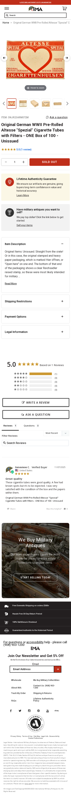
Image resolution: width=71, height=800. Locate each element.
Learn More (23, 195)
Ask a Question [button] (38, 414)
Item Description (15, 244)
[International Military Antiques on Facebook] (10, 711)
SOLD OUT (49, 162)
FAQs (13, 701)
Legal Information (16, 332)
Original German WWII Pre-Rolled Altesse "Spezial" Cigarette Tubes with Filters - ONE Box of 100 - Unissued (34, 499)
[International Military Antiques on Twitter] (20, 711)
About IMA (16, 688)
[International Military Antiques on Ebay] (58, 711)
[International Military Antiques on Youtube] (48, 711)
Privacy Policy (16, 736)
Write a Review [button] (38, 402)
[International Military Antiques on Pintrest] (39, 711)
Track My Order (18, 693)
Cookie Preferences (35, 738)
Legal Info (44, 736)
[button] (66, 508)
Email (35, 664)
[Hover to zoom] (35, 59)
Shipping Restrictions (18, 301)
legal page (28, 784)
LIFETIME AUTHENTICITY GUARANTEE (35, 2)
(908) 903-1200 (13, 645)
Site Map (36, 736)
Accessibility (54, 736)
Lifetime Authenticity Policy (43, 700)
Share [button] (13, 508)
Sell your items (25, 225)
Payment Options (15, 316)
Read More (11, 283)
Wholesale (16, 680)
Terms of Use (27, 736)
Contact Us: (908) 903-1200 (44, 686)
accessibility (35, 642)
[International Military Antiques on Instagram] (29, 711)
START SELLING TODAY (35, 577)
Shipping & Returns (42, 693)
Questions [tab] (29, 425)
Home (6, 22)
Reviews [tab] (7, 425)
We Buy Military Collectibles (46, 680)
